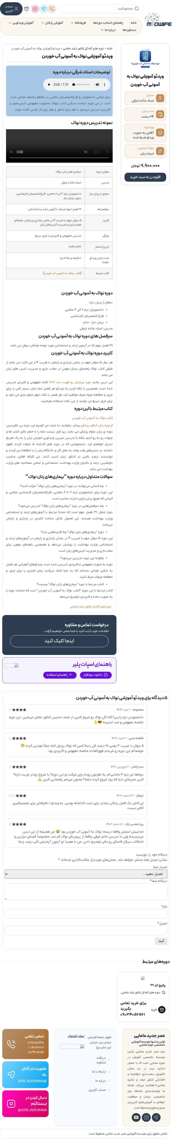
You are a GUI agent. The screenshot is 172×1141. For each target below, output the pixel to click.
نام (164, 906)
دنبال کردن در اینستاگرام (36, 1101)
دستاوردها (129, 30)
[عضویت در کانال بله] (11, 1074)
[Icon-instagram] (146, 1117)
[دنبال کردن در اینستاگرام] (11, 1103)
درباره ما (110, 30)
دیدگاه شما (158, 881)
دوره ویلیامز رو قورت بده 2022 (70, 382)
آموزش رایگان (54, 23)
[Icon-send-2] (156, 1117)
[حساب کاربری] (16, 8)
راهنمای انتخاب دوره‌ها (108, 23)
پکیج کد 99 (158, 985)
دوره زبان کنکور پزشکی (95, 425)
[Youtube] (136, 1117)
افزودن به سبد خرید (145, 177)
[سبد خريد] (26, 9)
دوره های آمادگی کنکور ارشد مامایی (83, 48)
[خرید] (162, 1009)
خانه (134, 23)
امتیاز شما (160, 867)
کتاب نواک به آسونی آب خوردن (62, 273)
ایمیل (162, 923)
